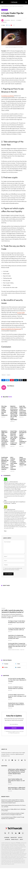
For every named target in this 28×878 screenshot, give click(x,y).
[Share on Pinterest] (11, 25)
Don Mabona (7, 20)
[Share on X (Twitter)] (9, 25)
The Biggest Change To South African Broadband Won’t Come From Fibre (16, 621)
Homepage (6, 837)
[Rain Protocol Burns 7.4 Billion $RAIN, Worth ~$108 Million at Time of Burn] (4, 789)
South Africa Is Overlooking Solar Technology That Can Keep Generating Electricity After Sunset (17, 637)
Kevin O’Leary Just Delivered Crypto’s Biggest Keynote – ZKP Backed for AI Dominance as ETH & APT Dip (22, 437)
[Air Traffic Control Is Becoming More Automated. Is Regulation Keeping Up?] (14, 597)
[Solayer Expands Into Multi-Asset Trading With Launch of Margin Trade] (23, 453)
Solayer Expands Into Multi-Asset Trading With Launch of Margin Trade (22, 461)
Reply (5, 500)
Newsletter (14, 837)
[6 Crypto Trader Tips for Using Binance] (14, 45)
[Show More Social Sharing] (14, 25)
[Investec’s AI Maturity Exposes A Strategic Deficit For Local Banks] (4, 689)
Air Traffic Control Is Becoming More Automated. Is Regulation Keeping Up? (12, 611)
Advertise (7, 839)
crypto (8, 374)
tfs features (4, 9)
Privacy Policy (12, 732)
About (21, 839)
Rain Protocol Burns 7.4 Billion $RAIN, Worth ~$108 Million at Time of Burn (16, 788)
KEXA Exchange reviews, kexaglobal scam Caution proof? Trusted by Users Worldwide (13, 463)
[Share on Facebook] (7, 25)
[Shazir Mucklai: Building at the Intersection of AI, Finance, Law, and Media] (4, 781)
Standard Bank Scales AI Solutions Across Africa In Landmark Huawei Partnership (16, 704)
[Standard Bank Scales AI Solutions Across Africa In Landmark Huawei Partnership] (4, 705)
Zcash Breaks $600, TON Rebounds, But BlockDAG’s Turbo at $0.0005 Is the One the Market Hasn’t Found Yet (5, 463)
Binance (3, 374)
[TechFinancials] (14, 2)
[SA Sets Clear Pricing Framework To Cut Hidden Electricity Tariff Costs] (4, 630)
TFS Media (18, 842)
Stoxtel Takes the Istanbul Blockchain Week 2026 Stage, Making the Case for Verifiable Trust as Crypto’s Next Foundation (13, 437)
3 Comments (19, 20)
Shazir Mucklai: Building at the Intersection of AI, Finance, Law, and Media (16, 780)
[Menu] (2, 2)
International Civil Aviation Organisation (12, 614)
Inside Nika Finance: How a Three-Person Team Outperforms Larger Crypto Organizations (22, 410)
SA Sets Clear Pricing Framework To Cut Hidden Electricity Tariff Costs (16, 629)
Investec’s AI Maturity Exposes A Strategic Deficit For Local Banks (15, 687)
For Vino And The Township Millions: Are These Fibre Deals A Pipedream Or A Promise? (17, 680)
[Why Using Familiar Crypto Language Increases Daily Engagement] (5, 401)
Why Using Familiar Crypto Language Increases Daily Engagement (4, 410)
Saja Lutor (6, 481)
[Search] (26, 2)
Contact (20, 837)
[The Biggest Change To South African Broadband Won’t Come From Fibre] (4, 623)
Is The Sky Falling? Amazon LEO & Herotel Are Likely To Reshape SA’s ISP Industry (17, 696)
